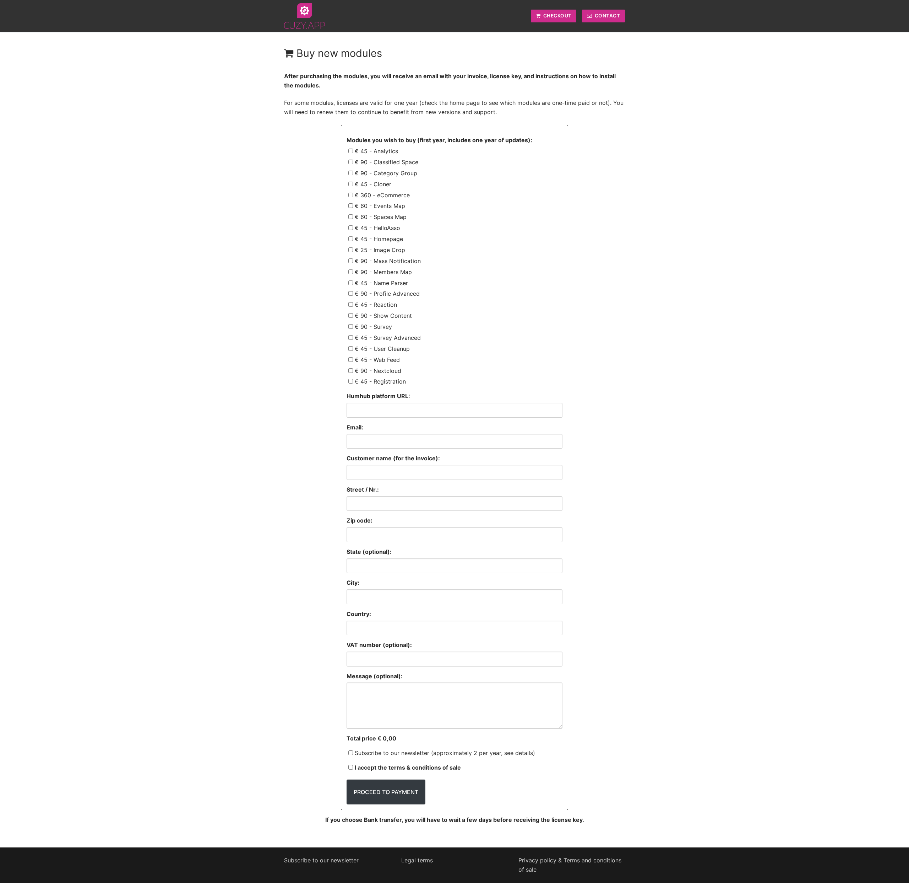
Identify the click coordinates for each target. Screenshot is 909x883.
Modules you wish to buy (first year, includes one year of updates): (439, 140)
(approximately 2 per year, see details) (483, 752)
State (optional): (369, 551)
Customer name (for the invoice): (393, 458)
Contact (606, 15)
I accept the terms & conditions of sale (408, 767)
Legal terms (417, 860)
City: (353, 582)
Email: (355, 427)
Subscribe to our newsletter (445, 752)
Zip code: (359, 520)
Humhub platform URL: (378, 396)
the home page (458, 102)
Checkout (557, 15)
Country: (359, 613)
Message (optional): (375, 676)
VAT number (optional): (379, 644)
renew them (333, 112)
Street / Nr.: (363, 489)
